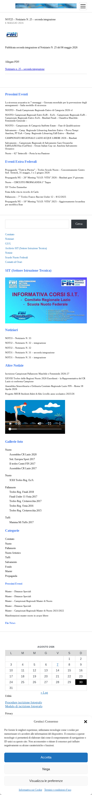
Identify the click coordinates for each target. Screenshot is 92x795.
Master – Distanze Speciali (18, 591)
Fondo (8, 566)
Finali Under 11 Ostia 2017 (23, 496)
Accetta (46, 757)
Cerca (79, 223)
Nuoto (8, 449)
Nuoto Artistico (13, 552)
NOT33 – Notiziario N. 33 (18, 338)
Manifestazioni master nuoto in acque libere (26, 615)
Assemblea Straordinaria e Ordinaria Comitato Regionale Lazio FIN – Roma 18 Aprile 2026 (44, 387)
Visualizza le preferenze (46, 781)
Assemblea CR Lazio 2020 (23, 454)
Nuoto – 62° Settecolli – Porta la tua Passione (27, 153)
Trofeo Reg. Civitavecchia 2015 (25, 510)
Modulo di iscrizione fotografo (23, 706)
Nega (46, 769)
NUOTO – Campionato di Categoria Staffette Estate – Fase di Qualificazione (42, 125)
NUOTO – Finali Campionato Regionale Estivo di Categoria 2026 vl (39, 110)
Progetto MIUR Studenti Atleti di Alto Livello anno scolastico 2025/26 (39, 394)
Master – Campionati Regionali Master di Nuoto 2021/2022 (34, 611)
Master (8, 571)
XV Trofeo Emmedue (16, 187)
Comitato (9, 234)
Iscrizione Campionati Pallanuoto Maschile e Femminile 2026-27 (37, 374)
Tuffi (7, 517)
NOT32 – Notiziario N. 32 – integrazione (25, 343)
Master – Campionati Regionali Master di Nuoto (28, 601)
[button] (85, 721)
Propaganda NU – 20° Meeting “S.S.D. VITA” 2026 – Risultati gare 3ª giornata (44, 177)
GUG (8, 243)
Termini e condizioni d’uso (57, 789)
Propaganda (11, 575)
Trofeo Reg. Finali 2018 (21, 491)
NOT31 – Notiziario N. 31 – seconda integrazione (30, 352)
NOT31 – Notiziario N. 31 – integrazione (25, 357)
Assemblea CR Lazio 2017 (23, 468)
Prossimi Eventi (16, 94)
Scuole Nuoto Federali (16, 257)
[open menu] (83, 6)
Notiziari (9, 238)
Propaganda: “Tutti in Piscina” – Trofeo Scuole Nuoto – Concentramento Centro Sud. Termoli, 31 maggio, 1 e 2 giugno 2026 (45, 171)
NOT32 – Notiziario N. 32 (18, 348)
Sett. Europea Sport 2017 (22, 459)
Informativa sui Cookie (30, 789)
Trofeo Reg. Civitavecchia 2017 (25, 501)
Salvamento (11, 562)
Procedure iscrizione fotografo (23, 702)
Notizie (8, 252)
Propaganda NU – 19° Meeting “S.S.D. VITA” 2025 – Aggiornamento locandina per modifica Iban (45, 203)
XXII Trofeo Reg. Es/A (21, 480)
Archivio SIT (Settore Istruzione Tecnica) (26, 248)
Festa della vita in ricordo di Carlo (22, 192)
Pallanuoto (10, 487)
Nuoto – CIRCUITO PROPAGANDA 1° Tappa (28, 182)
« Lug (44, 692)
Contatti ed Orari (13, 262)
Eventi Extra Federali (21, 161)
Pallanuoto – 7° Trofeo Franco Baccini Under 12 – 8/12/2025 (35, 197)
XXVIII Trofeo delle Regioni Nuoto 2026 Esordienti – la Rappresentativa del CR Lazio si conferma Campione (45, 380)
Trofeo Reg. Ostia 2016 (21, 505)
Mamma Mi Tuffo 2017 (21, 522)
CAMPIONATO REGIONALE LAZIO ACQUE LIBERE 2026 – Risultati (41, 138)
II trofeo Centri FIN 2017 (22, 463)
